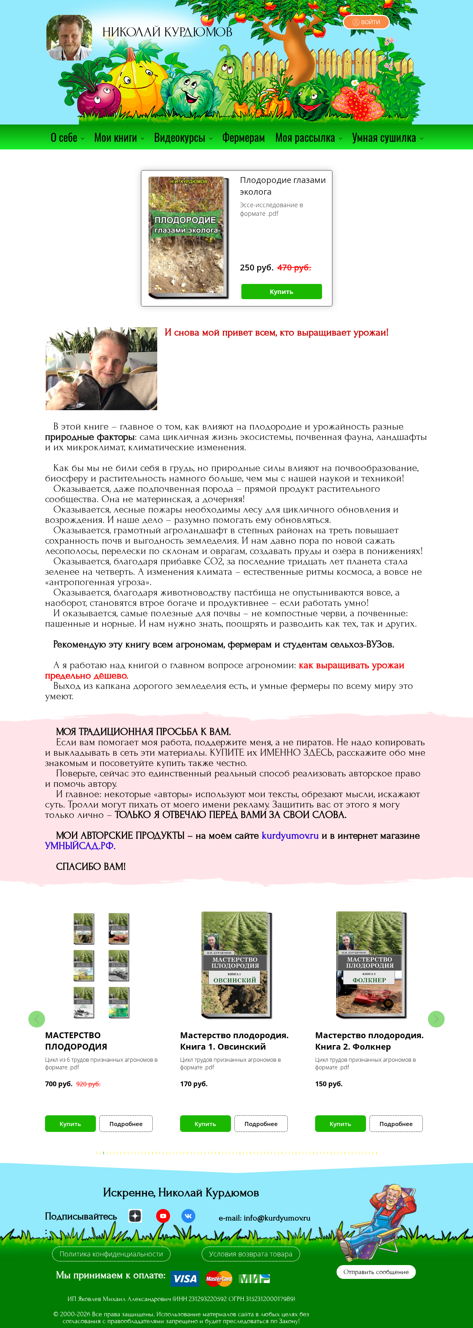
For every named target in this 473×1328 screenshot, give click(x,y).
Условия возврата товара (251, 1253)
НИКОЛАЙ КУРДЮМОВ (167, 32)
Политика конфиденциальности (111, 1253)
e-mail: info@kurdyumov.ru (265, 1218)
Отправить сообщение (376, 1272)
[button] (36, 1019)
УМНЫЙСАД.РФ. (80, 846)
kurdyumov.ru (290, 835)
